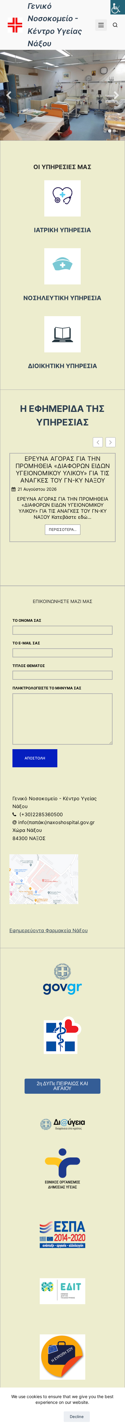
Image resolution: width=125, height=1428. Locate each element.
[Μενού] (101, 25)
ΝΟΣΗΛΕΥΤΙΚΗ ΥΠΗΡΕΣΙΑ (62, 298)
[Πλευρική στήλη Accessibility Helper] (117, 7)
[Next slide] (116, 95)
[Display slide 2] (109, 131)
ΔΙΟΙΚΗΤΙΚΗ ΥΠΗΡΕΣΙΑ (62, 366)
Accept (48, 1416)
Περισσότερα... (62, 529)
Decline (77, 1416)
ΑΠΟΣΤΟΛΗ (35, 758)
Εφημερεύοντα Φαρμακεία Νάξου (48, 930)
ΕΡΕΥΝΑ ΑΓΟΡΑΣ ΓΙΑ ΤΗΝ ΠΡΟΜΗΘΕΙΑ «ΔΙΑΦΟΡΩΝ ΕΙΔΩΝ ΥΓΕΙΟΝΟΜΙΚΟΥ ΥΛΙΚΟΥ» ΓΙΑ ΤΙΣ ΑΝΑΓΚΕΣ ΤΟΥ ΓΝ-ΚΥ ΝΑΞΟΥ (62, 469)
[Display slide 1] (105, 131)
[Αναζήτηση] (115, 25)
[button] (111, 442)
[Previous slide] (9, 95)
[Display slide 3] (114, 131)
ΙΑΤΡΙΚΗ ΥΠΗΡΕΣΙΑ (62, 230)
